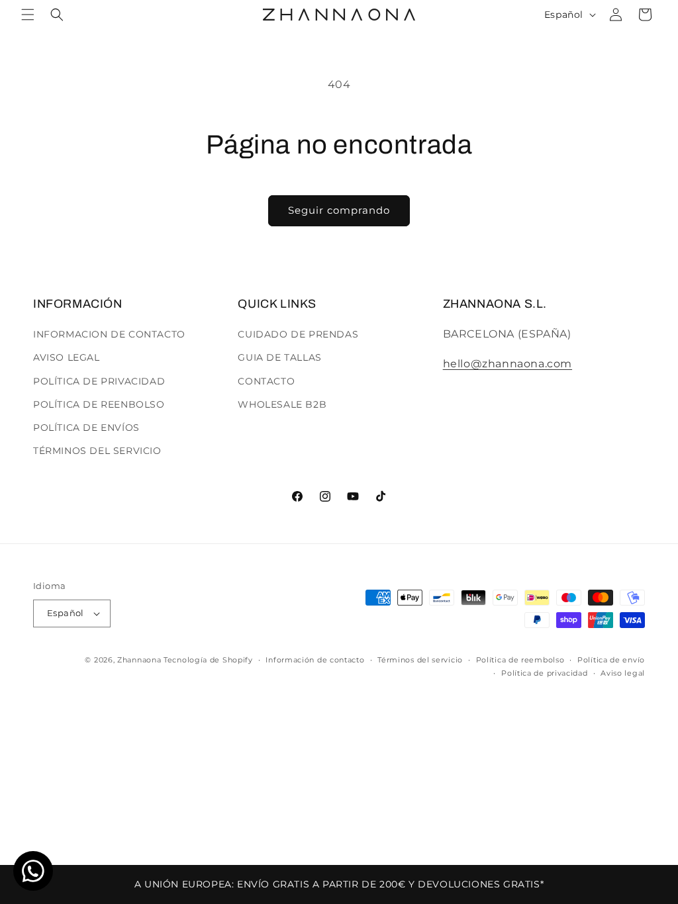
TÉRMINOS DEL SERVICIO (97, 451)
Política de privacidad (544, 673)
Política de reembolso (520, 659)
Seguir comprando (339, 210)
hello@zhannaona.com (507, 363)
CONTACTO (266, 381)
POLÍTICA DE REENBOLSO (99, 404)
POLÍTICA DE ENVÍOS (86, 427)
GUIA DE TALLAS (279, 357)
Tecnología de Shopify (208, 659)
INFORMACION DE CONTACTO (109, 334)
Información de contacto (315, 659)
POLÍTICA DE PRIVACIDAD (99, 381)
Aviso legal (623, 673)
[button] (27, 14)
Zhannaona (139, 659)
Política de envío (611, 659)
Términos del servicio (420, 659)
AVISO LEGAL (66, 357)
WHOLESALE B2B (282, 404)
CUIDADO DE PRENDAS (298, 334)
